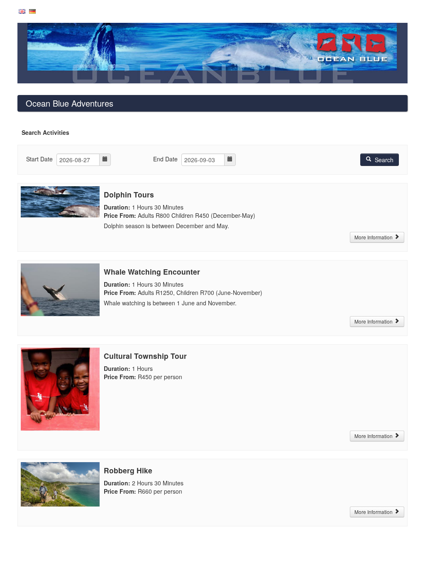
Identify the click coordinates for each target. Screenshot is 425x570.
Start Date (39, 159)
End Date (165, 159)
